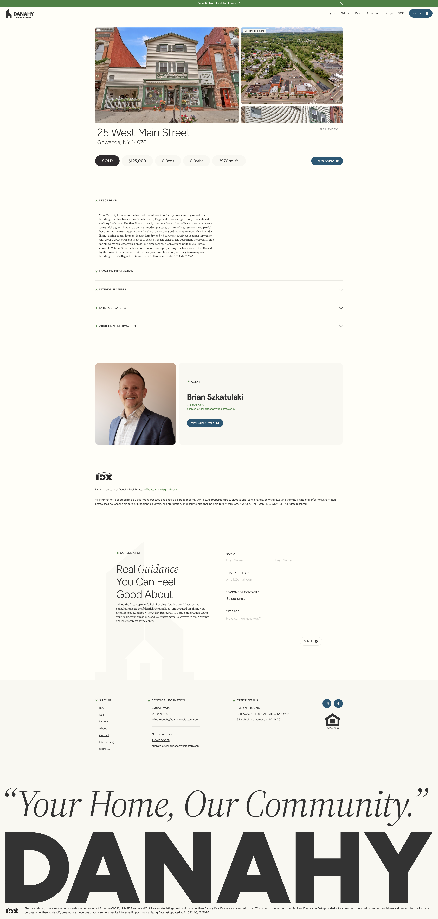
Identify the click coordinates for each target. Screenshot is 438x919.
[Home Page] (19, 13)
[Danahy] (219, 867)
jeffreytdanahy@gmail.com (160, 489)
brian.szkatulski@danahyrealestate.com (211, 409)
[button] (341, 3)
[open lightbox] (167, 75)
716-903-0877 (196, 405)
